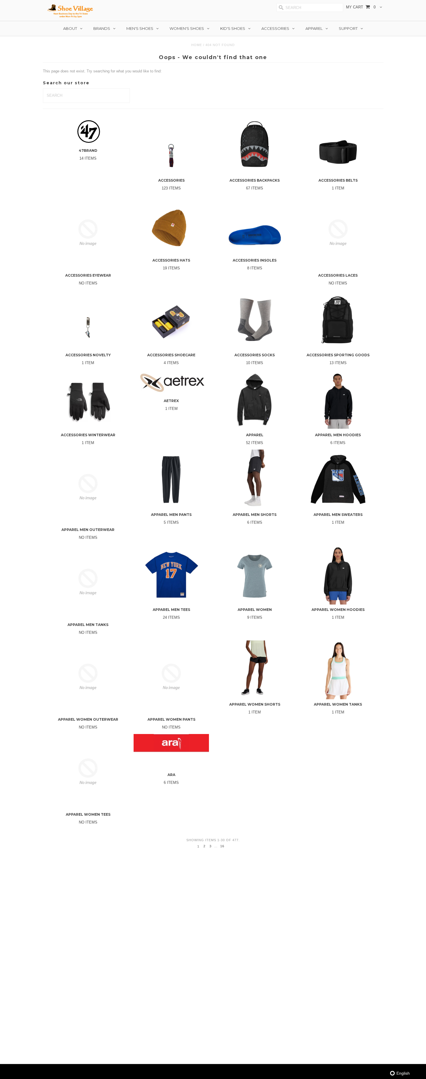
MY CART (361, 7)
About (70, 28)
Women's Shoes (187, 28)
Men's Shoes (139, 28)
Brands (101, 28)
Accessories (275, 28)
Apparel (314, 28)
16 (222, 846)
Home (196, 45)
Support (348, 28)
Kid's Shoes (232, 28)
